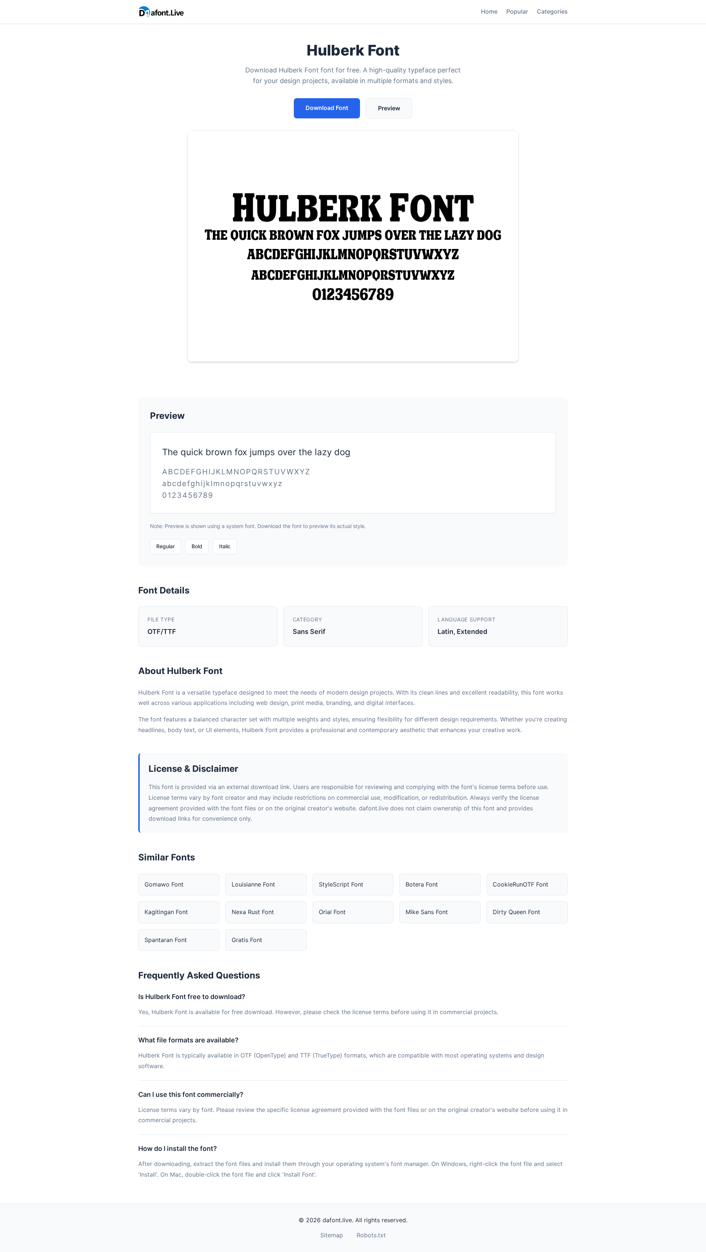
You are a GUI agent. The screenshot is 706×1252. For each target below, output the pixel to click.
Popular (517, 11)
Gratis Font (247, 940)
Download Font (327, 107)
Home (489, 11)
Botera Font (422, 884)
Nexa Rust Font (253, 912)
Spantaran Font (166, 940)
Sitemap (331, 1235)
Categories (552, 11)
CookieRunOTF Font (520, 884)
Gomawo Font (164, 884)
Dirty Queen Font (516, 912)
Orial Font (332, 912)
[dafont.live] (161, 12)
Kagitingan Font (166, 912)
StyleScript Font (341, 884)
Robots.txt (371, 1235)
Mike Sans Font (427, 912)
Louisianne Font (253, 884)
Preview (389, 108)
